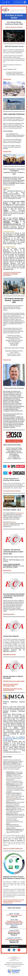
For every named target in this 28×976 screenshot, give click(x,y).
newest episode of (11, 513)
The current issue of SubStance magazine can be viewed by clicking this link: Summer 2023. (14, 738)
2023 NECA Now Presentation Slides (14, 681)
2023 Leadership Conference (14, 939)
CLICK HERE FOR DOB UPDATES (11, 491)
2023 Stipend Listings (9, 654)
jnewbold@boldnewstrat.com (13, 752)
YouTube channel (14, 523)
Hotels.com (12, 797)
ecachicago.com (14, 946)
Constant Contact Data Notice (17, 964)
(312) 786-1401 (14, 344)
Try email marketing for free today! (14, 973)
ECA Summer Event (14, 932)
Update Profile (7, 964)
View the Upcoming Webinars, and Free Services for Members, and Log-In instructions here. (13, 901)
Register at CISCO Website (14, 441)
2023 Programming (8, 614)
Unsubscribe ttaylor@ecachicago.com (14, 962)
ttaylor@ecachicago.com (15, 966)
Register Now (7, 79)
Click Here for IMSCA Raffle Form (13, 848)
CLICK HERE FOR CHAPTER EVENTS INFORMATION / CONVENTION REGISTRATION (12, 274)
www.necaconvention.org (14, 191)
